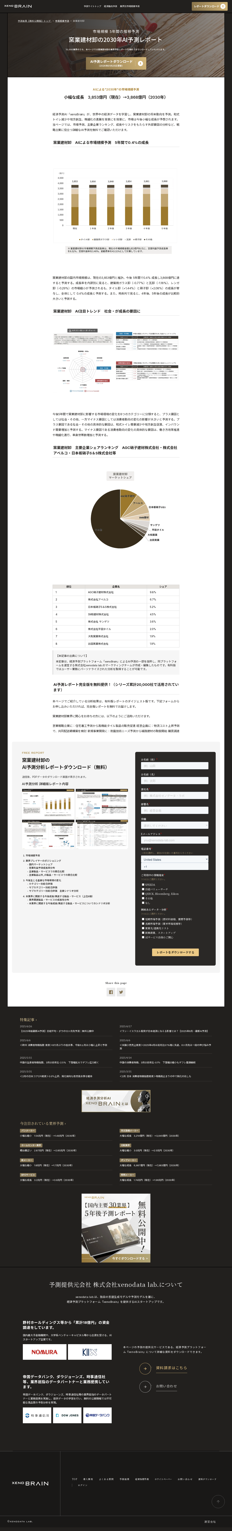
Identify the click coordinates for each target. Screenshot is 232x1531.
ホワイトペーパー (163, 1479)
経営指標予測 (142, 1479)
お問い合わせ (185, 1479)
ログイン (83, 1485)
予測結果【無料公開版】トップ (34, 20)
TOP (74, 1479)
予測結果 (125, 1479)
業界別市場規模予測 (130, 6)
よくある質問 (106, 1479)
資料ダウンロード (207, 1479)
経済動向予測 (110, 6)
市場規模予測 (62, 20)
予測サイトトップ (92, 6)
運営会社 (210, 1521)
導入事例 (88, 1479)
